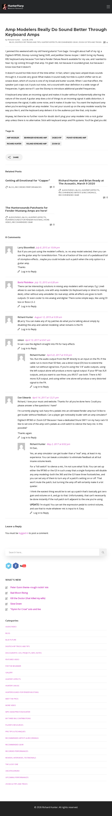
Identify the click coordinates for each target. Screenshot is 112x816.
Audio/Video (68, 190)
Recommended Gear (68, 42)
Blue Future (10, 640)
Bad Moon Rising (19, 593)
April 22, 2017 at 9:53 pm (59, 354)
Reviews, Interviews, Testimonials (20, 757)
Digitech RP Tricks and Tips (28, 42)
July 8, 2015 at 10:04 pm (48, 247)
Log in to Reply (28, 271)
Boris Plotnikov (25, 282)
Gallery (9, 672)
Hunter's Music (12, 685)
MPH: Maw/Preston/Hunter (17, 712)
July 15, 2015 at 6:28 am (46, 282)
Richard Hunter (14, 40)
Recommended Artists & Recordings (77, 192)
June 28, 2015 (27, 40)
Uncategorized (12, 771)
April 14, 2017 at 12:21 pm (45, 397)
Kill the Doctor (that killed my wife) (27, 598)
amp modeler (13, 137)
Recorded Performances (28, 187)
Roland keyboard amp (36, 143)
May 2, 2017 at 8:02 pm (58, 444)
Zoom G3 (56, 143)
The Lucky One (11, 764)
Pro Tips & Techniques (15, 731)
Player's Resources (14, 725)
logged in (23, 533)
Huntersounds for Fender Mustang (24, 220)
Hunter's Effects (49, 42)
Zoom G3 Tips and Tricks (90, 42)
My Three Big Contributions (18, 718)
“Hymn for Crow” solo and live (25, 609)
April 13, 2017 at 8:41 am (37, 340)
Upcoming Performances (17, 777)
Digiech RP (56, 137)
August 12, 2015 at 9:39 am (48, 317)
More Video (10, 705)
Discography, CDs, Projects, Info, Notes (23, 653)
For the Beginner (13, 666)
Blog (11, 42)
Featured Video (12, 659)
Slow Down (16, 603)
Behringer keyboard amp (35, 137)
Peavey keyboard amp (76, 137)
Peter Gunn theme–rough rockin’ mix (29, 587)
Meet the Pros (11, 698)
